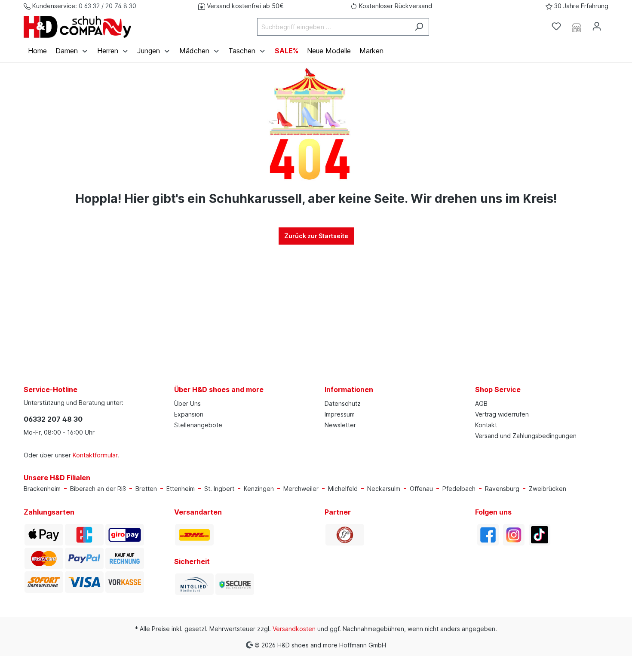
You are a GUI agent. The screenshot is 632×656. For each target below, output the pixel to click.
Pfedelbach (459, 488)
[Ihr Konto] (597, 26)
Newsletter (340, 425)
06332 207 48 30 (53, 419)
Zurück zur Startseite (316, 235)
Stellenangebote (198, 425)
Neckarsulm (383, 488)
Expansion (188, 414)
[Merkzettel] (556, 26)
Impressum (340, 414)
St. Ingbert (219, 488)
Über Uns (187, 403)
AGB (481, 403)
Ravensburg (502, 488)
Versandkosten (294, 628)
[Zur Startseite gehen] (77, 27)
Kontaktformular (95, 455)
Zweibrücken (547, 488)
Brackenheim (42, 488)
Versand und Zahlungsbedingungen (526, 435)
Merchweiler (301, 488)
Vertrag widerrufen (502, 414)
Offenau (421, 488)
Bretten (146, 488)
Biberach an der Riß (98, 488)
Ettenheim (180, 488)
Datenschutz (343, 403)
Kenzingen (259, 488)
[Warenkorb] (612, 24)
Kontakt (486, 425)
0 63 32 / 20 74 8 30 (107, 5)
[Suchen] (419, 27)
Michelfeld (343, 488)
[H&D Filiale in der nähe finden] (576, 26)
